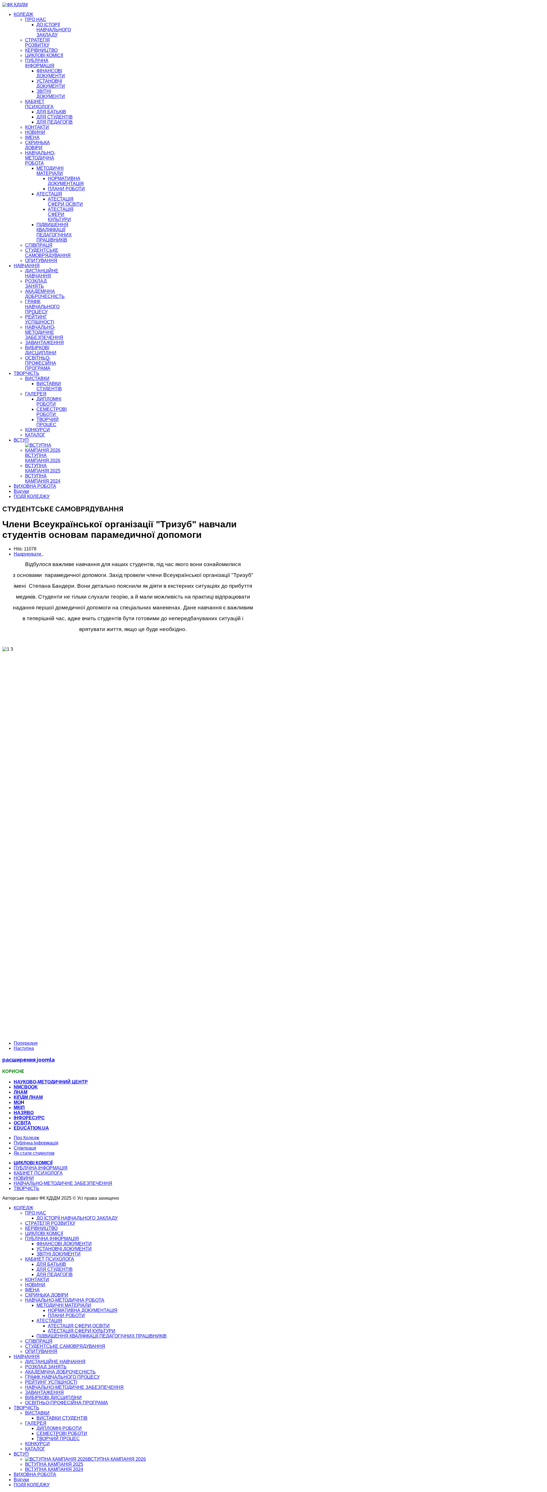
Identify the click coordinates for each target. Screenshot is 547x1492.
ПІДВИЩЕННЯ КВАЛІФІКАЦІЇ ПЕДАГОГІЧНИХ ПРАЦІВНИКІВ (54, 232)
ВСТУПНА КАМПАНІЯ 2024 (42, 478)
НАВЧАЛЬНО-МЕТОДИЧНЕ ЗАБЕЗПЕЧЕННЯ (44, 332)
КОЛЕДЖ (23, 14)
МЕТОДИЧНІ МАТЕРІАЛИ (50, 171)
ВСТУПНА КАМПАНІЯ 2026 (42, 458)
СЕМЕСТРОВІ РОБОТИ (51, 412)
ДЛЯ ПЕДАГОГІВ (54, 122)
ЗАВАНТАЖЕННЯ (44, 342)
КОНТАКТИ (37, 127)
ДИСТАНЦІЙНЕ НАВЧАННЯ (41, 273)
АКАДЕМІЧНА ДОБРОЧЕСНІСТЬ (45, 294)
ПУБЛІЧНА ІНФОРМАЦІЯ (39, 63)
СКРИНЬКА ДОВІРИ (37, 145)
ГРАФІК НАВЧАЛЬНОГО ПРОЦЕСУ (42, 306)
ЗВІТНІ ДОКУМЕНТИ (50, 94)
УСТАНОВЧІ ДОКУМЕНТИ (50, 84)
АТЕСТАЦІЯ (49, 193)
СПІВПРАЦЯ (38, 245)
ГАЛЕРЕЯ (35, 393)
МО (17, 1102)
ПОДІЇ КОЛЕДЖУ (32, 496)
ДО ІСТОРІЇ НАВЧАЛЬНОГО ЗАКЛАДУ (53, 29)
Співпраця (25, 1148)
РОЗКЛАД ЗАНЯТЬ (36, 284)
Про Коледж (26, 1137)
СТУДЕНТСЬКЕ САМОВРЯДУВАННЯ (48, 253)
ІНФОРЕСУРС (29, 1117)
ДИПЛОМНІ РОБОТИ (48, 402)
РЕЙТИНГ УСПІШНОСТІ (39, 319)
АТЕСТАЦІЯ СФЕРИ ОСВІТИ (65, 202)
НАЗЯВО (24, 1112)
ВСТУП (21, 440)
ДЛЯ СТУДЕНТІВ (54, 117)
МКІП (19, 1107)
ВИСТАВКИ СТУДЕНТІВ (49, 386)
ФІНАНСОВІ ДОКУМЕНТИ (50, 73)
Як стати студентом (34, 1153)
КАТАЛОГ (35, 434)
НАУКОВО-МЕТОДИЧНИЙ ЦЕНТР (51, 1081)
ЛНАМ (20, 1092)
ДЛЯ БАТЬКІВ (51, 111)
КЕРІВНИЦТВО (41, 50)
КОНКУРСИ (37, 429)
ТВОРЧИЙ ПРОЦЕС (47, 422)
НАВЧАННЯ (27, 265)
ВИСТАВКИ (37, 378)
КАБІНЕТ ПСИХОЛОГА (39, 104)
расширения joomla (28, 1059)
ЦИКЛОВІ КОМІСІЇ (44, 55)
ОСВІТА (22, 1122)
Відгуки (21, 491)
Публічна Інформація (36, 1142)
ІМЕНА (32, 137)
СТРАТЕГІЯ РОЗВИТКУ (37, 43)
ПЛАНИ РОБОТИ (66, 188)
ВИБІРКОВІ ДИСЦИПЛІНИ (40, 350)
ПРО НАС (35, 19)
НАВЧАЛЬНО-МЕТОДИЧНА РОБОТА (40, 158)
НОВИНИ (35, 132)
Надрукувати (28, 554)
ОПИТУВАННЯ (41, 260)
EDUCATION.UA (31, 1128)
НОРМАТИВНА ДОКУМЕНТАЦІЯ (66, 181)
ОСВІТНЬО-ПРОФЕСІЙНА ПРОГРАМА (40, 363)
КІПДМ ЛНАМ (28, 1097)
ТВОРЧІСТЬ (26, 373)
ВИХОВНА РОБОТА (35, 486)
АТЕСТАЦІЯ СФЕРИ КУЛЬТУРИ (61, 214)
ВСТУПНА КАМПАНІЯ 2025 (42, 468)
